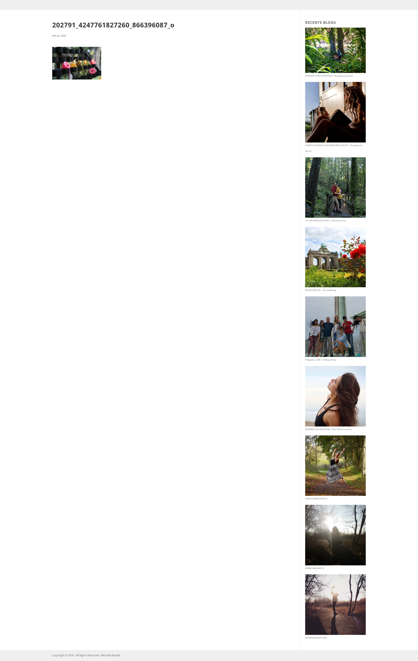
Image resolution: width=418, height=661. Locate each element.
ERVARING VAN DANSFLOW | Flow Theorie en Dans (328, 429)
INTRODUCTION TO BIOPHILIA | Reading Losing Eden (329, 75)
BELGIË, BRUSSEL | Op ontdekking (320, 290)
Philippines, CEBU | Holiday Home (320, 359)
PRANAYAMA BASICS (314, 568)
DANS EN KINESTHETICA (316, 498)
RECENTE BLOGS (320, 22)
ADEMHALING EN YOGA (316, 637)
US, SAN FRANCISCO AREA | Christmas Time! (325, 220)
